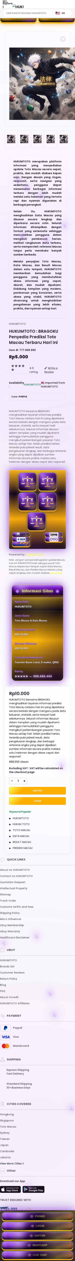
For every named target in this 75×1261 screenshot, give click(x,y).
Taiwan (5, 1139)
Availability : (16, 384)
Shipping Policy (10, 913)
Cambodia (7, 1151)
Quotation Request (12, 882)
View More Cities (11, 1163)
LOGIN (18, 18)
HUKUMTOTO (17, 324)
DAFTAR (56, 18)
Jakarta (5, 1157)
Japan (4, 1145)
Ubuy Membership (12, 925)
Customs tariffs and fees (16, 907)
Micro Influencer (10, 919)
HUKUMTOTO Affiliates (14, 1003)
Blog (3, 985)
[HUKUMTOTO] (18, 6)
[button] (63, 39)
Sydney (4, 1133)
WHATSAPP (40, 1245)
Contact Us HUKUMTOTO (16, 876)
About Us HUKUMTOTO (15, 870)
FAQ (2, 991)
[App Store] (11, 1190)
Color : (19, 396)
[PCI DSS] (8, 1210)
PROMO (40, 1216)
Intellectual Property (13, 888)
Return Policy (8, 979)
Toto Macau (8, 1126)
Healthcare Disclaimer (14, 937)
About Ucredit (9, 997)
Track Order (8, 900)
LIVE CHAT (40, 1255)
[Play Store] (33, 1190)
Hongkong (7, 1114)
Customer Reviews (12, 972)
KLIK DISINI (56, 572)
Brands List (7, 966)
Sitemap (5, 894)
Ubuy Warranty (10, 931)
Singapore (7, 1120)
